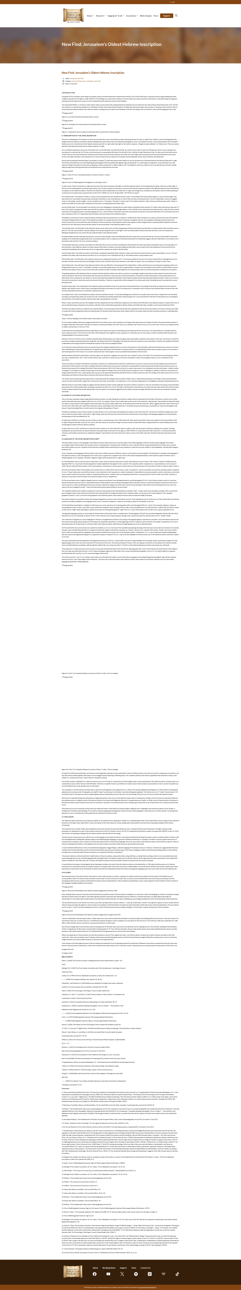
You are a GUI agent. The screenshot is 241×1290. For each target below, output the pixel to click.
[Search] (176, 15)
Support (166, 16)
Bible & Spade (146, 16)
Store (156, 16)
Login (173, 2)
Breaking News (109, 1268)
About (89, 16)
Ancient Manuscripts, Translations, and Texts (86, 81)
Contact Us (145, 1268)
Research (100, 16)
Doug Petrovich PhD (77, 78)
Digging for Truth (115, 16)
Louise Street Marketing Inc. (147, 1287)
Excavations (131, 16)
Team (133, 1268)
